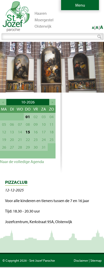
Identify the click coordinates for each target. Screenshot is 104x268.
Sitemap (95, 260)
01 (27, 116)
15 (27, 131)
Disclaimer (81, 260)
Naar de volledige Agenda (22, 161)
